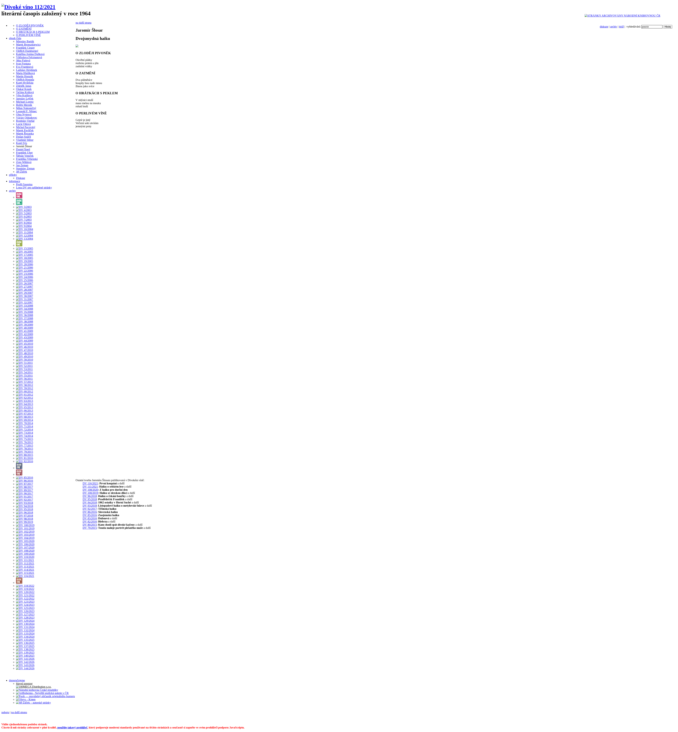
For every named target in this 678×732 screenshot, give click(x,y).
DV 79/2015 (90, 527)
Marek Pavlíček (25, 130)
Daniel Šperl (23, 149)
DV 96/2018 (90, 496)
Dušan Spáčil (23, 136)
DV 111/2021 (90, 486)
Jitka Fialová (23, 60)
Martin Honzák (24, 76)
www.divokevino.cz (232, 718)
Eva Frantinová (24, 66)
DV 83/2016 (90, 518)
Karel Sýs (21, 143)
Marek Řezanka (25, 133)
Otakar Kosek (24, 89)
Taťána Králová (25, 92)
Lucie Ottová (23, 124)
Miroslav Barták (25, 41)
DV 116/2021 (90, 483)
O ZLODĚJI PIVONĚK (30, 25)
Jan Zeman (22, 165)
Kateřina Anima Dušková (30, 54)
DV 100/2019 (90, 492)
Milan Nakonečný (26, 108)
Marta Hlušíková (25, 73)
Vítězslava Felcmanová (29, 57)
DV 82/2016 (90, 521)
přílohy (13, 174)
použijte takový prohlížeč (72, 727)
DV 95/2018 (90, 499)
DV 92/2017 (90, 508)
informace (14, 181)
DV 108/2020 (90, 489)
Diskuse (20, 178)
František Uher (24, 152)
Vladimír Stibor (24, 139)
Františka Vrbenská (27, 158)
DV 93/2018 (90, 505)
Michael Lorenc (25, 101)
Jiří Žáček (21, 171)
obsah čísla (15, 38)
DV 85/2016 (90, 515)
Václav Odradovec (26, 117)
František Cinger (25, 47)
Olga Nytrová (23, 114)
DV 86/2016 (90, 511)
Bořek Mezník (24, 104)
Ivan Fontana (23, 63)
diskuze (604, 26)
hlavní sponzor (24, 683)
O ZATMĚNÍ (23, 28)
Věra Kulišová (24, 95)
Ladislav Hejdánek (26, 69)
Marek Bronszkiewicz (28, 44)
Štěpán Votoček (25, 155)
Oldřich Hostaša (25, 79)
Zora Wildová (23, 162)
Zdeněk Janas (23, 85)
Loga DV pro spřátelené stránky (34, 187)
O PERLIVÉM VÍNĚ (28, 35)
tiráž (621, 26)
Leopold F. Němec (26, 111)
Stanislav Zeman (25, 168)
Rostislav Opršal (25, 120)
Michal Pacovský (25, 127)
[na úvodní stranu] (28, 7)
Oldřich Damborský (27, 50)
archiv (613, 26)
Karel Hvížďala (24, 82)
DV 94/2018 (90, 502)
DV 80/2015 (90, 524)
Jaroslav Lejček (24, 98)
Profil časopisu (24, 184)
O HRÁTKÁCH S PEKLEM (33, 31)
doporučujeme (17, 680)
